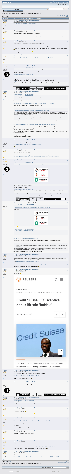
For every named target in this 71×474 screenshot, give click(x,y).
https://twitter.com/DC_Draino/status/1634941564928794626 (28, 261)
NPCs (22, 135)
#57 (67, 418)
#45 (67, 65)
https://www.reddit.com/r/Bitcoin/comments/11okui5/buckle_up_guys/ (27, 144)
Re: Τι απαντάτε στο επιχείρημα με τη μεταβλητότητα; (27, 20)
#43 (67, 41)
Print (67, 16)
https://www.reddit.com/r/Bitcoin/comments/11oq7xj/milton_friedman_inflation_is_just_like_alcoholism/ (34, 57)
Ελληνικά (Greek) (15, 13)
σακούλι (52, 46)
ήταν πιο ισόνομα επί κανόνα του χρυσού (26, 120)
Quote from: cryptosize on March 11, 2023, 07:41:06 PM (23, 74)
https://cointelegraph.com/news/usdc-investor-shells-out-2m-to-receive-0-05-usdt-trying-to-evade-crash (34, 103)
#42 (67, 31)
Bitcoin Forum (5, 13)
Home (5, 10)
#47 (67, 139)
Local (10, 13)
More (22, 10)
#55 (67, 398)
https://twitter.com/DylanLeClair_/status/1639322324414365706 (26, 375)
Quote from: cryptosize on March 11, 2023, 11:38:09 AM (23, 67)
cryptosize (5, 20)
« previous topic (60, 15)
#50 (67, 202)
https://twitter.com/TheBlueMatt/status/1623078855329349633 (26, 238)
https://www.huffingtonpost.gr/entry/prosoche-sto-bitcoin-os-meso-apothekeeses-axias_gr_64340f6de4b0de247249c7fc (37, 456)
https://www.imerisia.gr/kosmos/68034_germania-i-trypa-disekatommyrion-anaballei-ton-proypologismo (34, 155)
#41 (67, 21)
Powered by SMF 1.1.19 (29, 471)
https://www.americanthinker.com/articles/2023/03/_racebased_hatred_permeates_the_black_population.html (35, 124)
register (16, 6)
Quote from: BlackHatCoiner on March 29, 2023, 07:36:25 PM (24, 400)
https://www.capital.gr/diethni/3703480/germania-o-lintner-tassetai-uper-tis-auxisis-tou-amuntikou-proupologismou (36, 156)
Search (11, 10)
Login (15, 10)
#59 (67, 441)
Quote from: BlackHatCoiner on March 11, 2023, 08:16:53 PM (24, 94)
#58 (67, 431)
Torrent (18, 9)
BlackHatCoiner (6, 65)
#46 (67, 92)
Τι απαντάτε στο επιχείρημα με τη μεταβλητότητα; (30, 13)
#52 (67, 270)
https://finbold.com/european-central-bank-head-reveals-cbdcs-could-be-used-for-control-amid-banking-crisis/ (35, 435)
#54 (67, 381)
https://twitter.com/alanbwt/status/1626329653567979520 (25, 23)
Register (18, 10)
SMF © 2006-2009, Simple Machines (40, 471)
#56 (67, 408)
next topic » (66, 15)
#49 (67, 160)
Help (8, 10)
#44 (67, 55)
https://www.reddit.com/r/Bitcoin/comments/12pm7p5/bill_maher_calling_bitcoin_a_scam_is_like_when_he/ (35, 446)
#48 (67, 150)
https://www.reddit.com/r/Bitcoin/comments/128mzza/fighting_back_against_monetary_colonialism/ (33, 420)
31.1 (15, 9)
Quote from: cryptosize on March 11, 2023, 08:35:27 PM (23, 162)
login (13, 6)
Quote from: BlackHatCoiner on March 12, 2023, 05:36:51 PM (24, 204)
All (10, 16)
